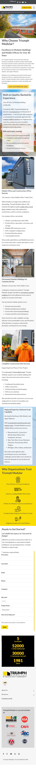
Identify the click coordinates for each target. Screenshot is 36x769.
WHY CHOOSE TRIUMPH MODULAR (16, 12)
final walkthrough (19, 372)
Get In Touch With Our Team (18, 86)
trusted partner (15, 112)
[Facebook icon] (3, 754)
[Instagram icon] (7, 754)
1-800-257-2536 (26, 7)
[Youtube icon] (11, 754)
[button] (18, 691)
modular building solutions (11, 119)
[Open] (34, 7)
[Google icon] (19, 754)
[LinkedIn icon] (15, 754)
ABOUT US (4, 12)
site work (9, 372)
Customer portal (7, 698)
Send (4, 627)
